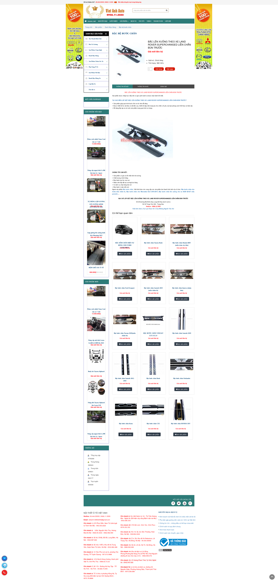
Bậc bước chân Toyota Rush (153, 243)
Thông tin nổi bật (122, 86)
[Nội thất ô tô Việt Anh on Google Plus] (190, 503)
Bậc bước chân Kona (126, 423)
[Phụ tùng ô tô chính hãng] (203, 36)
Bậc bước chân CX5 (153, 423)
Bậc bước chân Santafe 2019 (181, 333)
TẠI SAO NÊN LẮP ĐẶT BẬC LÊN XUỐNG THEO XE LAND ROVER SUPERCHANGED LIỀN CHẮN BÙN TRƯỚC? (149, 100)
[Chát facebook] (4, 558)
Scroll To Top (272, 577)
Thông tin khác (143, 86)
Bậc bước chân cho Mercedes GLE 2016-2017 (142, 192)
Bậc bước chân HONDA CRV (180, 423)
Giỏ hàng (159, 69)
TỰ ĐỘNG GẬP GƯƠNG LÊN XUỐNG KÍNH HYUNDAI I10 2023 (96, 204)
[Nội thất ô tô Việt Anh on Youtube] (184, 503)
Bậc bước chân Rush (153, 378)
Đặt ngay (170, 69)
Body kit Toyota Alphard (96, 371)
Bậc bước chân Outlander (181, 378)
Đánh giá (163, 86)
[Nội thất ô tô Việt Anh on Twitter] (179, 503)
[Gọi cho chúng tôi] (4, 573)
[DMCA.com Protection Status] (165, 550)
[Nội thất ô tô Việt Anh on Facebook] (173, 503)
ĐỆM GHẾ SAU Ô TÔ (96, 267)
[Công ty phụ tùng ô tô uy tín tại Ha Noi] (74, 36)
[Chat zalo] (4, 565)
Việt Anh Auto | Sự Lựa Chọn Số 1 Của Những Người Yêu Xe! (153, 209)
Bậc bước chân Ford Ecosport (125, 288)
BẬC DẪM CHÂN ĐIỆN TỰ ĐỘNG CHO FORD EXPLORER (124, 245)
